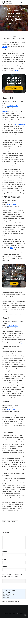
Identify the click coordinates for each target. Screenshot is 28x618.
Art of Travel (15, 24)
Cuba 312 (6, 595)
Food (9, 521)
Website (4, 566)
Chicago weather (20, 124)
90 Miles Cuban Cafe (9, 594)
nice (22, 344)
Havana (4, 111)
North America (8, 35)
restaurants (14, 521)
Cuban (4, 521)
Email (4, 559)
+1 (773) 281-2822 (12, 325)
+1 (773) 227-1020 (12, 409)
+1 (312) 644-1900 (12, 105)
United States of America (17, 35)
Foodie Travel (13, 9)
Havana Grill (7, 592)
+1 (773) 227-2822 (12, 204)
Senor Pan (6, 597)
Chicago (6, 9)
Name (4, 551)
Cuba (16, 70)
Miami (11, 247)
